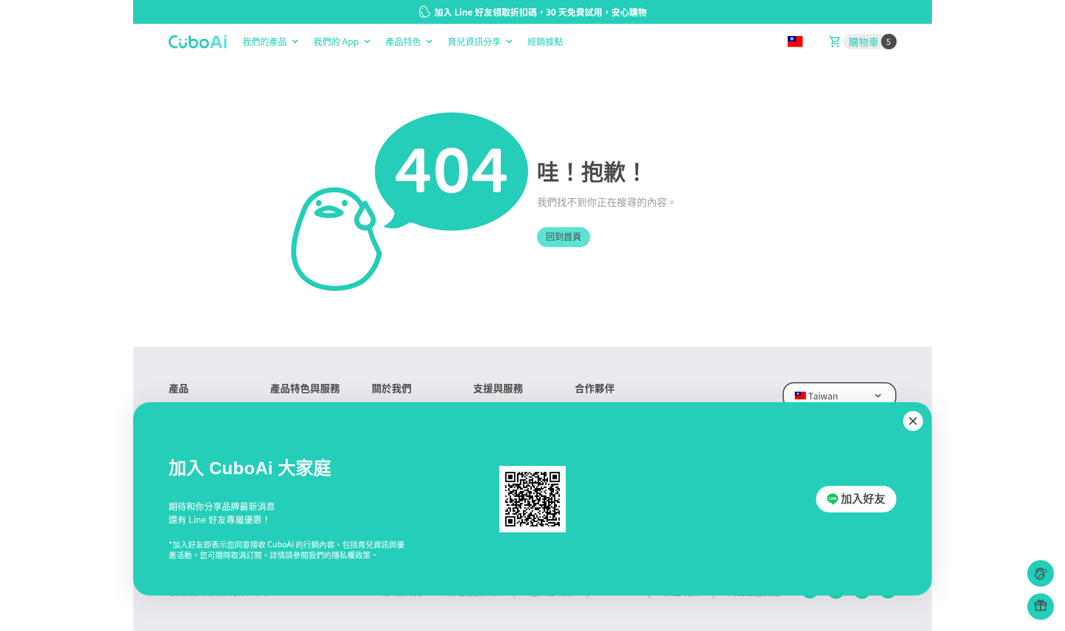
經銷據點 (545, 41)
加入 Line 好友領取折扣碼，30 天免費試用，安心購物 (540, 11)
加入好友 (863, 499)
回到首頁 (563, 237)
